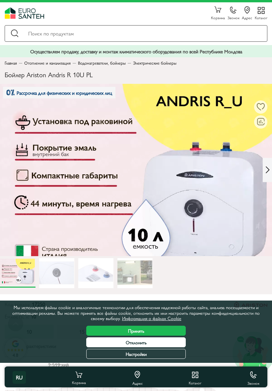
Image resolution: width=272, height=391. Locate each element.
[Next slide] (267, 170)
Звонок (233, 17)
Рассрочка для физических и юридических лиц (64, 92)
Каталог (261, 17)
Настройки (136, 354)
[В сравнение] (260, 122)
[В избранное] (260, 107)
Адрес (247, 17)
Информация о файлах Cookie (151, 318)
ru (19, 377)
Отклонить (136, 342)
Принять (136, 330)
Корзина (218, 17)
